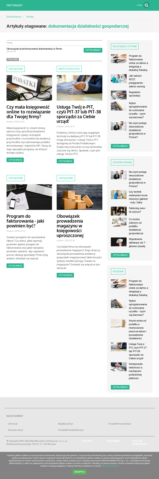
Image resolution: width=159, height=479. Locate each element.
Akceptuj (79, 472)
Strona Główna (14, 17)
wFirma (139, 5)
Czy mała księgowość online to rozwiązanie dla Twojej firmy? (29, 111)
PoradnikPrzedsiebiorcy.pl (71, 430)
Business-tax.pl (15, 430)
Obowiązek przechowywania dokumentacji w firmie (34, 48)
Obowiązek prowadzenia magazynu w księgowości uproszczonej (70, 225)
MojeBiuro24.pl (65, 424)
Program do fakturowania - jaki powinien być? (25, 220)
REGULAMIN (113, 441)
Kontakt (87, 441)
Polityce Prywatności (110, 466)
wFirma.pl (13, 424)
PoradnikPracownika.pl (120, 424)
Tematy (30, 17)
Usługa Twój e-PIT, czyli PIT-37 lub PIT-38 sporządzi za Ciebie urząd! (79, 114)
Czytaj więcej (93, 50)
